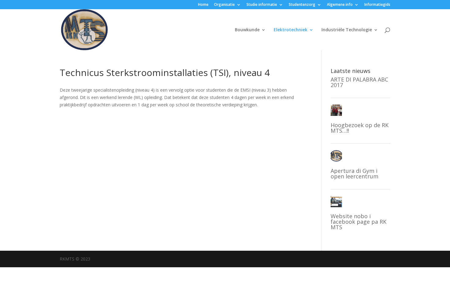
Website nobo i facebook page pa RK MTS (358, 221)
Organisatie (224, 5)
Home (203, 5)
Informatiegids (377, 5)
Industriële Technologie (346, 30)
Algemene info (340, 5)
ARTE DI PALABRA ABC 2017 (359, 82)
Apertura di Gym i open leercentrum (354, 173)
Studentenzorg (302, 5)
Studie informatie (261, 5)
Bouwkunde (247, 30)
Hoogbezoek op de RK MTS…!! (359, 127)
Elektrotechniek (290, 30)
